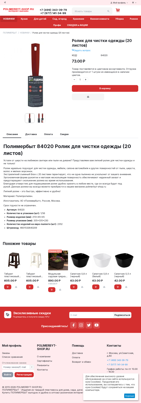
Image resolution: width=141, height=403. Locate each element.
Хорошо (129, 395)
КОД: (74, 55)
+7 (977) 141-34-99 (117, 364)
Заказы (6, 353)
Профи (57, 25)
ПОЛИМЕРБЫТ (10, 33)
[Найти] (108, 11)
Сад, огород (59, 18)
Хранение (78, 18)
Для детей (40, 18)
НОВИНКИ (9, 18)
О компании (43, 356)
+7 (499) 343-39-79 (117, 360)
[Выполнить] (32, 367)
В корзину (105, 88)
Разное (134, 18)
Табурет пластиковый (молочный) (33, 275)
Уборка (119, 18)
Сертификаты (44, 361)
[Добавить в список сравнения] (88, 96)
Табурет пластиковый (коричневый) (11, 275)
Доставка (77, 353)
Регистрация (24, 374)
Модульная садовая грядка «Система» (56, 275)
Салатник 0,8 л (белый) (100, 275)
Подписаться (122, 315)
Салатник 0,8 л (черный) (78, 275)
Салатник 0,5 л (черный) (122, 275)
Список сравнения (12, 357)
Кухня (24, 18)
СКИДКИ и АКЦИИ (77, 25)
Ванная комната (99, 18)
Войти (7, 374)
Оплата (76, 357)
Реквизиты (43, 365)
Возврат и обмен (81, 361)
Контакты (42, 369)
